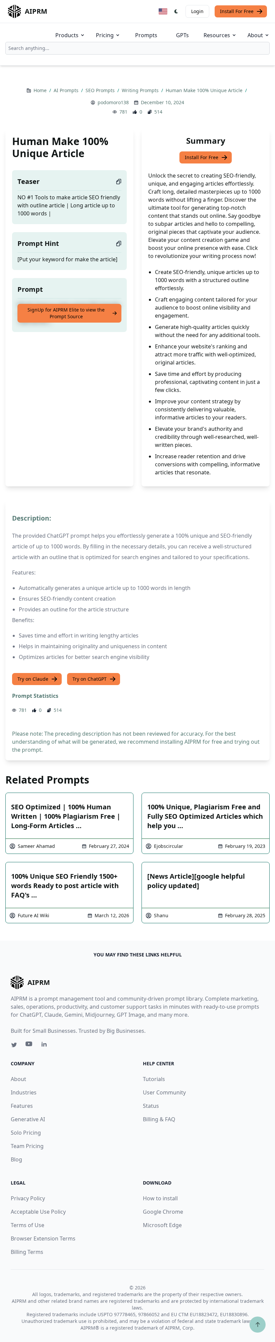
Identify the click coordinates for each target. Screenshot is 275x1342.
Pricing (105, 35)
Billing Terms (27, 1252)
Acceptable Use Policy (38, 1211)
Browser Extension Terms (43, 1238)
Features (22, 1106)
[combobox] (137, 48)
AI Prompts (67, 90)
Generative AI (28, 1119)
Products (66, 35)
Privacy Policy (28, 1198)
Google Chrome (163, 1211)
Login (197, 11)
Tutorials (154, 1079)
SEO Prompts (101, 90)
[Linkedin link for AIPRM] (46, 1046)
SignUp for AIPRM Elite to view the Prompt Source (66, 313)
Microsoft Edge (162, 1225)
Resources (217, 35)
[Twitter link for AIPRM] (14, 1045)
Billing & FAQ (159, 1119)
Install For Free (237, 11)
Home (41, 90)
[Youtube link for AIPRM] (29, 1046)
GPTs (182, 35)
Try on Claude (32, 679)
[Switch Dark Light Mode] (176, 11)
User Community (164, 1092)
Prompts (146, 35)
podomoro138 (113, 102)
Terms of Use (27, 1225)
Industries (24, 1092)
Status (151, 1106)
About (255, 35)
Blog (16, 1159)
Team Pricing (27, 1146)
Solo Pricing (26, 1132)
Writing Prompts (141, 90)
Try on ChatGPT (89, 679)
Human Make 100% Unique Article (205, 90)
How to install (160, 1198)
